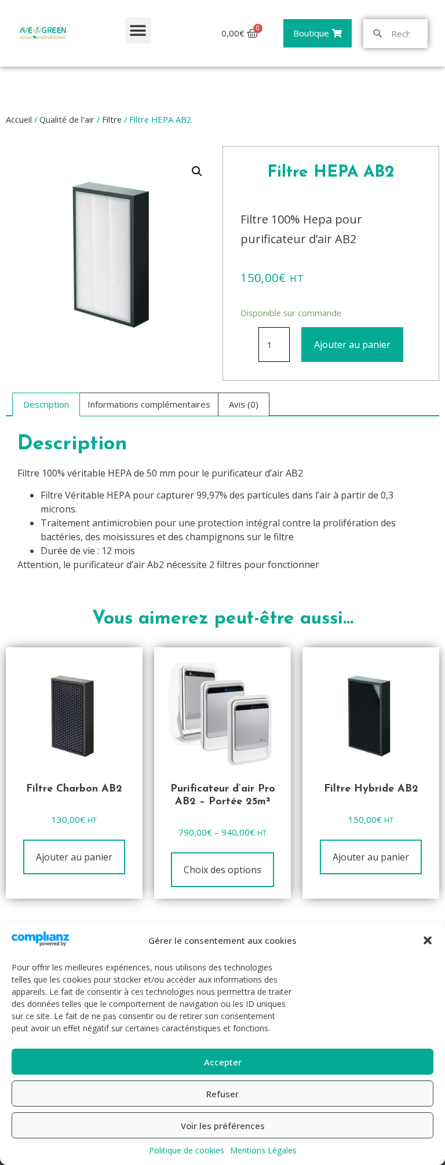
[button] (427, 940)
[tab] (46, 404)
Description (46, 404)
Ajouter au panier (352, 344)
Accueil (19, 119)
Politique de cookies (186, 1150)
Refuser (222, 1094)
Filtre (112, 119)
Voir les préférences (223, 1125)
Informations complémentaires (148, 404)
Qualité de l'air (66, 119)
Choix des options (222, 869)
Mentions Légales (263, 1150)
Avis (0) (243, 404)
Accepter (223, 1062)
